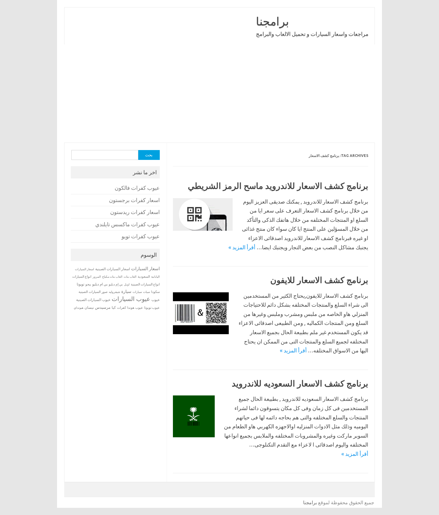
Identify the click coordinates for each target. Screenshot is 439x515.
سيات (146, 292)
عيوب (155, 300)
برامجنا (272, 21)
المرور (97, 276)
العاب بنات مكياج (112, 276)
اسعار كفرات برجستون (134, 200)
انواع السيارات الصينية (145, 284)
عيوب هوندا (135, 307)
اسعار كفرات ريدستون (135, 212)
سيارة (126, 291)
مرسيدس (102, 307)
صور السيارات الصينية (93, 292)
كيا (114, 307)
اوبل (127, 284)
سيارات (137, 292)
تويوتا (80, 284)
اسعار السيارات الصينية (112, 269)
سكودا (155, 292)
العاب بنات (130, 276)
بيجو (88, 284)
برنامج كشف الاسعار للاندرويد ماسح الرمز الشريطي (278, 185)
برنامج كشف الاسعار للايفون (319, 280)
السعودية (144, 276)
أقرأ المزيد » (241, 247)
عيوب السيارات (131, 298)
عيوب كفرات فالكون (137, 188)
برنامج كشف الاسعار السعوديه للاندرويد (300, 383)
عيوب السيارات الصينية (93, 300)
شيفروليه (114, 292)
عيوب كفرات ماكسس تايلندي (127, 224)
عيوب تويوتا (152, 307)
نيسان (89, 307)
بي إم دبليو (116, 284)
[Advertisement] (219, 93)
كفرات (121, 307)
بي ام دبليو (100, 284)
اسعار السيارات (145, 268)
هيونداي (78, 307)
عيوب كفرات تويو (141, 236)
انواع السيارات (81, 276)
